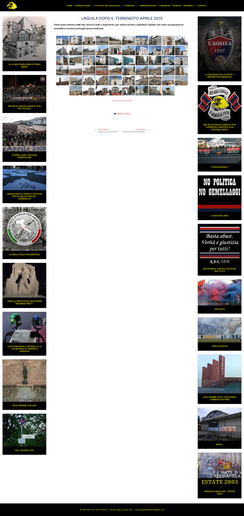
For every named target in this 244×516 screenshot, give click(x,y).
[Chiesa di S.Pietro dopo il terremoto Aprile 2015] (62, 40)
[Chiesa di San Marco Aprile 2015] (128, 50)
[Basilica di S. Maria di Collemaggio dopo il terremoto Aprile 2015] (141, 40)
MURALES (177, 6)
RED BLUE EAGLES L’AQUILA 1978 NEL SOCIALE (24, 107)
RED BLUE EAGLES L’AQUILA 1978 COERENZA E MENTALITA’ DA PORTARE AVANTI (219, 127)
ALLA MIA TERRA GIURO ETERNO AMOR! (24, 65)
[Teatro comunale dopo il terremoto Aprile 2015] (62, 60)
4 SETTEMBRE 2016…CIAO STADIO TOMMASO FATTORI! (219, 398)
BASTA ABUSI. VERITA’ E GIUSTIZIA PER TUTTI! (219, 269)
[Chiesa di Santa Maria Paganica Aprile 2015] (141, 70)
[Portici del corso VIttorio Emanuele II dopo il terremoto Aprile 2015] (141, 60)
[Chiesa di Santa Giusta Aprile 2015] (168, 60)
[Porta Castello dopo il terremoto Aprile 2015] (128, 90)
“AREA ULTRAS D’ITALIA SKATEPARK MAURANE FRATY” (24, 302)
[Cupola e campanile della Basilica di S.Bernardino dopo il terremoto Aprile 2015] (168, 50)
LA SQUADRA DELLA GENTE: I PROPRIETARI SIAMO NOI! (219, 75)
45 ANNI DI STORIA (82, 6)
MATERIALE (188, 6)
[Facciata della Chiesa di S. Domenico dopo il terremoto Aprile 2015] (115, 80)
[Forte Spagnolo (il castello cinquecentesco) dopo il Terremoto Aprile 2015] (102, 60)
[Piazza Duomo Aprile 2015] (89, 50)
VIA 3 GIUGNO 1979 (24, 450)
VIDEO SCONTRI (219, 346)
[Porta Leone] (168, 90)
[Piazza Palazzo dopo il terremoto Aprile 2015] (75, 80)
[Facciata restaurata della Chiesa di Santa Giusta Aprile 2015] (181, 60)
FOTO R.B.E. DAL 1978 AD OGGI (107, 6)
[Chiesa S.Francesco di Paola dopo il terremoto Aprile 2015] (128, 70)
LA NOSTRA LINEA (219, 215)
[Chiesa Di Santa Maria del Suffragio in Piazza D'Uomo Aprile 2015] (181, 40)
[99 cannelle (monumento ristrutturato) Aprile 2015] (102, 40)
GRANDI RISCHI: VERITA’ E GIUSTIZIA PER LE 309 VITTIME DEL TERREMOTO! (24, 196)
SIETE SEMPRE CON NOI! (24, 405)
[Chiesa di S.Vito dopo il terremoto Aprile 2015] (89, 40)
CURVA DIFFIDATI (219, 167)
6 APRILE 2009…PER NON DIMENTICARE (24, 156)
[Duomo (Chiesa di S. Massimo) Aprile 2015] (75, 50)
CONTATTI (202, 6)
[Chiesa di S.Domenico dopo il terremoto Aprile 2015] (128, 80)
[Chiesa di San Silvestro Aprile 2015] (89, 60)
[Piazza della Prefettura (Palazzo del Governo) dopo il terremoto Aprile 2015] (102, 50)
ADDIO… (220, 444)
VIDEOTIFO (219, 309)
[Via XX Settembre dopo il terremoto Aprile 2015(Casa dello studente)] (102, 70)
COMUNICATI (164, 6)
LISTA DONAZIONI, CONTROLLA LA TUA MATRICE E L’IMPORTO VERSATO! (24, 348)
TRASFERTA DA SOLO (148, 6)
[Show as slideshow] (122, 101)
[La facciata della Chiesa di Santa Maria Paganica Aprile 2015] (181, 70)
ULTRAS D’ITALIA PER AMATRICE (24, 254)
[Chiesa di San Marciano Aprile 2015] (89, 90)
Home (69, 6)
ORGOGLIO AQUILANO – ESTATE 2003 (219, 492)
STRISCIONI (130, 6)
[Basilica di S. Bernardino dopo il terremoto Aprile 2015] (141, 50)
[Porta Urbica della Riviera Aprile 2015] (128, 40)
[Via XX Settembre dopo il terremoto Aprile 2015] (62, 70)
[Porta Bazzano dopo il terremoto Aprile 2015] (155, 90)
